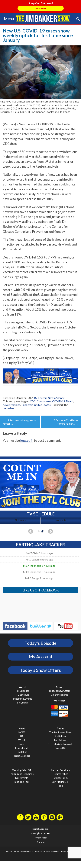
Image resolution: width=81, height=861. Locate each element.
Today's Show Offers (40, 670)
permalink (8, 408)
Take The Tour (21, 781)
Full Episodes (22, 690)
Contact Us (60, 748)
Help (60, 785)
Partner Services (60, 770)
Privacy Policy (41, 838)
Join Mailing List (60, 781)
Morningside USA (21, 770)
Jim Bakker (43, 18)
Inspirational (21, 748)
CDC (33, 401)
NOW (21, 732)
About (60, 728)
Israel (21, 744)
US (21, 736)
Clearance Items (59, 694)
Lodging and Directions (22, 774)
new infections (11, 404)
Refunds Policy (60, 778)
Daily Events (21, 778)
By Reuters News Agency (49, 397)
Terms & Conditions (40, 829)
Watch (22, 687)
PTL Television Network (60, 744)
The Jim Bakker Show (60, 732)
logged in (26, 440)
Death (69, 401)
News (21, 728)
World (21, 740)
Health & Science (21, 755)
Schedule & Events (22, 698)
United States (42, 404)
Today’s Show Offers (59, 690)
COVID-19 (58, 401)
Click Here (40, 8)
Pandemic (27, 404)
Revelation (21, 752)
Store (59, 687)
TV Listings (22, 702)
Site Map (41, 842)
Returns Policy (60, 774)
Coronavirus (44, 401)
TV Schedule (22, 694)
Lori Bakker (60, 740)
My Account (40, 656)
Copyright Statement (40, 833)
